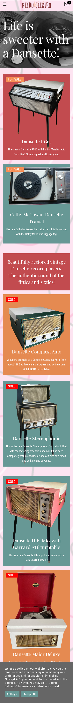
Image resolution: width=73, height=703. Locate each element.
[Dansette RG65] (36, 117)
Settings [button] (12, 694)
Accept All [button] (30, 694)
